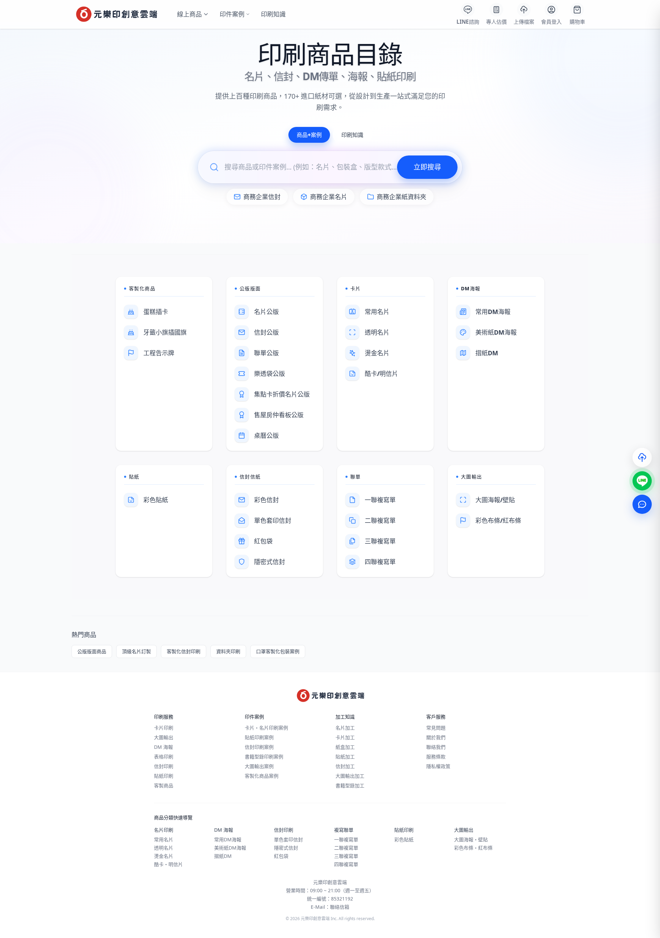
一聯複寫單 (346, 839)
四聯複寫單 (346, 864)
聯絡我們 (436, 747)
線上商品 (189, 14)
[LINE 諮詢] (642, 480)
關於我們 (436, 737)
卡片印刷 (163, 727)
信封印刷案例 (259, 747)
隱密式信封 (286, 847)
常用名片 (163, 839)
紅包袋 (281, 856)
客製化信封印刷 (183, 651)
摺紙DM (223, 856)
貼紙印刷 (163, 776)
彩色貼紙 (404, 839)
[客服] (642, 504)
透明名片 (163, 847)
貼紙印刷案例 (259, 737)
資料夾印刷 (228, 651)
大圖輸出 (163, 737)
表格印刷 (163, 756)
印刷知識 (273, 14)
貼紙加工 (345, 756)
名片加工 (345, 727)
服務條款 (436, 756)
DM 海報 (163, 747)
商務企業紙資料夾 (401, 197)
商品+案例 (309, 135)
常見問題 (436, 727)
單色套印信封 (288, 839)
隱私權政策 (438, 766)
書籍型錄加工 (350, 785)
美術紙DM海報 (230, 847)
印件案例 (232, 14)
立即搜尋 (427, 167)
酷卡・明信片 (168, 864)
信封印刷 (163, 766)
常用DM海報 (227, 839)
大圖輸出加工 (350, 776)
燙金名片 (163, 856)
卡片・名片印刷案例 (266, 727)
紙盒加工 (345, 747)
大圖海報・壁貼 (471, 839)
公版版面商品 (91, 651)
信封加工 (345, 766)
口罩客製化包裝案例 (277, 651)
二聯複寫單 (346, 847)
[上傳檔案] (642, 457)
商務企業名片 (328, 197)
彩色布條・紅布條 (473, 847)
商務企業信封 (261, 197)
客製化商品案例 (261, 776)
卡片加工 (345, 737)
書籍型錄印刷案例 (264, 756)
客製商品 (163, 785)
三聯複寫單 (346, 856)
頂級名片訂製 (136, 651)
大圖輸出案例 (259, 766)
